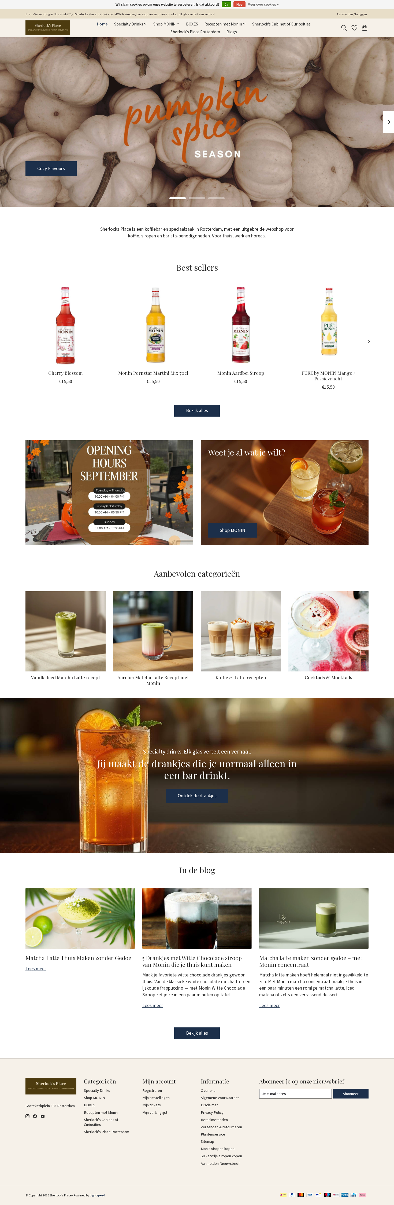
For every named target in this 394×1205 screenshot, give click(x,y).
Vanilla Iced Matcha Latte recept (65, 677)
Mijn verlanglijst (154, 1112)
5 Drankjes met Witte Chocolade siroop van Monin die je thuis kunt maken (192, 961)
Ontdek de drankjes (197, 796)
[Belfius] (336, 1195)
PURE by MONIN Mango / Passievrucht (328, 375)
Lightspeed (97, 1195)
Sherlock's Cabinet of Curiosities (281, 24)
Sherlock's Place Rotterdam (195, 31)
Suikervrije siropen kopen (221, 1155)
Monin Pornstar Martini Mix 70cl (153, 373)
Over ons (208, 1090)
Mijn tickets (151, 1105)
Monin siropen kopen (218, 1148)
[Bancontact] (318, 1195)
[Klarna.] (362, 1195)
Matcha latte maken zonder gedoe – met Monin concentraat (310, 961)
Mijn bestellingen (156, 1097)
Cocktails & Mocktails (328, 677)
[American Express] (344, 1195)
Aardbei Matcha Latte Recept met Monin (153, 680)
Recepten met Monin (101, 1112)
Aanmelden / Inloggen (352, 14)
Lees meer (35, 969)
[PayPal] (292, 1195)
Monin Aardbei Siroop (240, 373)
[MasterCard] (301, 1195)
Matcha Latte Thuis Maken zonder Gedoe (78, 957)
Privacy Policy (212, 1112)
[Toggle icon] (344, 28)
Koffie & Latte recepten (240, 677)
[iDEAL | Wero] (283, 1195)
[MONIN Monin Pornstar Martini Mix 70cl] (153, 325)
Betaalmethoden (214, 1119)
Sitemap (207, 1141)
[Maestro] (327, 1195)
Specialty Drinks (97, 1090)
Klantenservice (213, 1134)
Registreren (152, 1090)
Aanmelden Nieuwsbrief (220, 1163)
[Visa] (309, 1195)
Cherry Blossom (65, 373)
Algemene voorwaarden (220, 1097)
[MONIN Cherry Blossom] (65, 325)
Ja (226, 4)
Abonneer (351, 1093)
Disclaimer (209, 1105)
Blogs (231, 31)
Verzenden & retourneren (221, 1127)
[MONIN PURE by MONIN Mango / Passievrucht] (328, 325)
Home (102, 24)
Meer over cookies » (263, 4)
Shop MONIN (50, 168)
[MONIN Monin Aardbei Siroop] (241, 325)
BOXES (192, 24)
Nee (239, 4)
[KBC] (353, 1195)
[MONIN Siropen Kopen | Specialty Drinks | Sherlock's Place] (47, 27)
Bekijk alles (197, 410)
